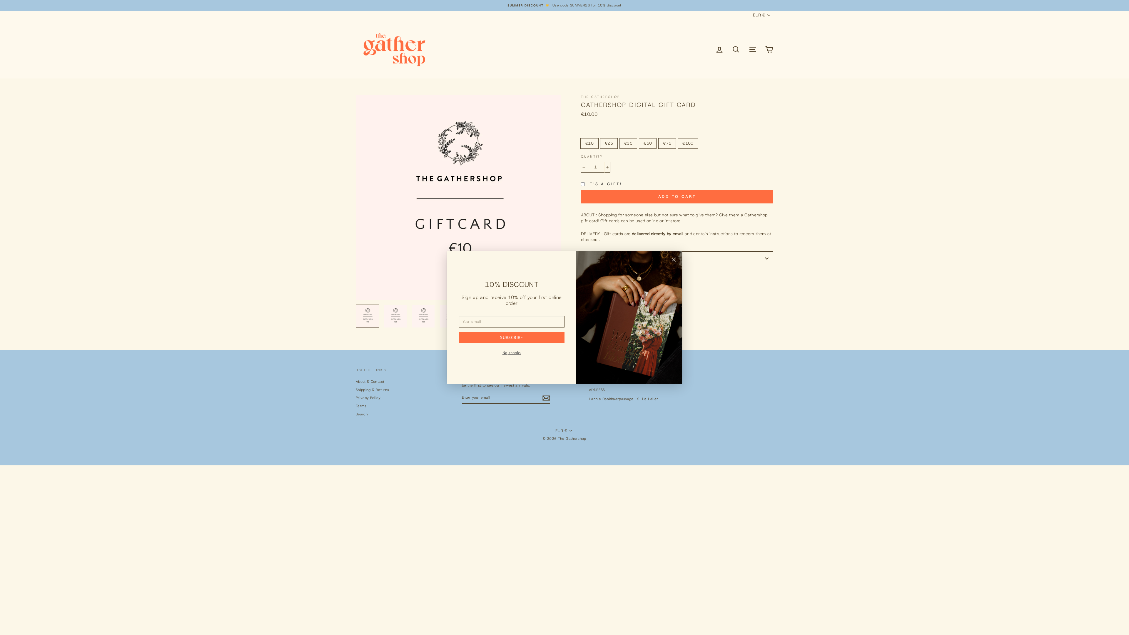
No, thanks (511, 352)
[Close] (674, 260)
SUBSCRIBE (511, 337)
